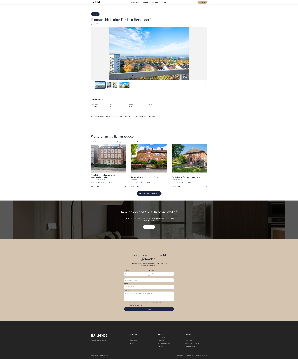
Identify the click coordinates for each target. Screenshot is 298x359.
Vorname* (127, 270)
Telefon (126, 283)
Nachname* (152, 270)
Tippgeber (160, 346)
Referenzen (155, 2)
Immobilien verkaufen (164, 343)
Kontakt (202, 2)
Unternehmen (164, 2)
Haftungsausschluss (201, 355)
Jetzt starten (149, 227)
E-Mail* (126, 277)
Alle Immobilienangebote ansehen (149, 193)
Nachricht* (127, 290)
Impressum (180, 355)
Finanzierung (145, 2)
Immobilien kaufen (163, 338)
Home (131, 338)
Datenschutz (189, 355)
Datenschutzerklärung (136, 305)
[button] (135, 2)
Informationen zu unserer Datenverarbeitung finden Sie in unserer (147, 304)
